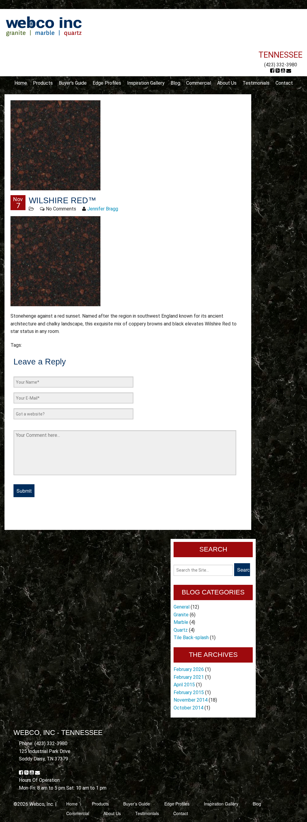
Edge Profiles (107, 83)
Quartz (181, 630)
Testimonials (256, 83)
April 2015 (184, 685)
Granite (181, 615)
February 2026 (189, 669)
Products (43, 83)
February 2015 (189, 692)
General (181, 607)
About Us (227, 83)
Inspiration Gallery (146, 83)
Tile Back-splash (191, 637)
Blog (175, 83)
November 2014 (190, 700)
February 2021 (189, 677)
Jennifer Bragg (102, 209)
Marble (181, 622)
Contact (284, 83)
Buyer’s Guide (73, 83)
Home (20, 83)
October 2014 (188, 708)
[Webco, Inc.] (43, 26)
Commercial (198, 83)
